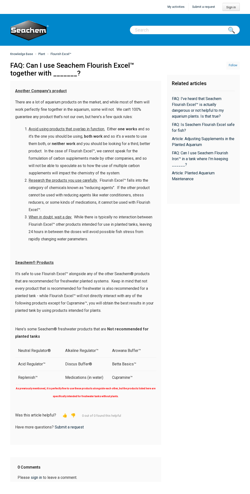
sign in (36, 477)
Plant (41, 54)
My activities (176, 7)
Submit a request (203, 7)
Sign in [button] (231, 7)
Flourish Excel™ (61, 54)
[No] (73, 415)
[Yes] (65, 415)
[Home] (29, 30)
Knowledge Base (21, 54)
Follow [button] (233, 65)
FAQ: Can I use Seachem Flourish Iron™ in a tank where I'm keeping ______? (200, 159)
